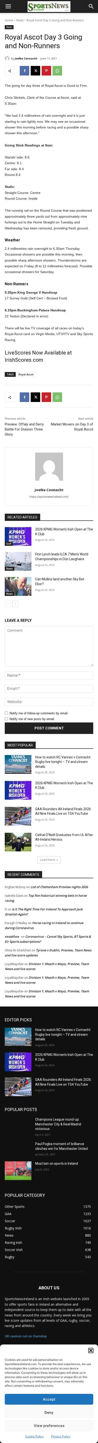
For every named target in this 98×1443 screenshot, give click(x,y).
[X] (35, 71)
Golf (8, 543)
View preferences (49, 1425)
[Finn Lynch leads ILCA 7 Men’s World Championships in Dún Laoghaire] (18, 561)
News (20, 20)
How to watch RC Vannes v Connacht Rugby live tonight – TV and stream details (62, 761)
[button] (90, 1350)
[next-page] (15, 604)
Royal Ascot (26, 374)
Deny (49, 1412)
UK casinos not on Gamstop (26, 1336)
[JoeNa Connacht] (8, 58)
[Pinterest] (46, 71)
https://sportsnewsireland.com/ (49, 496)
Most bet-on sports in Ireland (56, 1163)
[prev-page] (8, 604)
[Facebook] (24, 71)
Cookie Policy (34, 1436)
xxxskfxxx (12, 936)
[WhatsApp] (57, 71)
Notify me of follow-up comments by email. (39, 713)
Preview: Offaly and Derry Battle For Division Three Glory (24, 429)
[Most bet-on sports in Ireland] (18, 1170)
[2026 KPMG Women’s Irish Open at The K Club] (18, 536)
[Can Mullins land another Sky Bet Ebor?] (18, 586)
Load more (47, 860)
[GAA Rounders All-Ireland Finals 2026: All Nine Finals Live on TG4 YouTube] (18, 816)
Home (9, 20)
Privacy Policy (60, 1436)
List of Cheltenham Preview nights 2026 (59, 887)
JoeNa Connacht (26, 58)
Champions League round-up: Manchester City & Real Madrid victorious (58, 1124)
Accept (49, 1399)
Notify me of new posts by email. (32, 719)
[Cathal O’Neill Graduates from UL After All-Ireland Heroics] (18, 842)
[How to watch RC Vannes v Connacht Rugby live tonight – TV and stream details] (18, 764)
